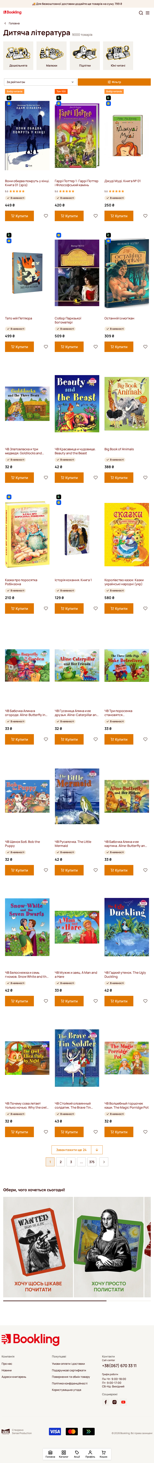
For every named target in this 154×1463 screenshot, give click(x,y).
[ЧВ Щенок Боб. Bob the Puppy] (27, 796)
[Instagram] (114, 1402)
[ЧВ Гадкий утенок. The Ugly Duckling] (126, 927)
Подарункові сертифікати (69, 1370)
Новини (7, 1370)
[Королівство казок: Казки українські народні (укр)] (126, 534)
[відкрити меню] (147, 13)
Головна (14, 23)
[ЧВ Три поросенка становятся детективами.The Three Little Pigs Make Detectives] (126, 665)
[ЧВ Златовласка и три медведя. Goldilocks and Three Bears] (27, 403)
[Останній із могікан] (126, 273)
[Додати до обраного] (46, 216)
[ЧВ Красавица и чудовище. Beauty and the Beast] (77, 403)
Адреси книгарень (14, 1376)
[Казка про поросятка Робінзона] (27, 534)
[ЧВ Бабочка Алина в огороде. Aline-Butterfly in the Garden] (27, 665)
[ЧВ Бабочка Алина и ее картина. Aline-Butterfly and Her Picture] (126, 796)
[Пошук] (141, 13)
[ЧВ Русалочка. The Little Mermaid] (77, 796)
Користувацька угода (66, 1389)
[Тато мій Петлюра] (27, 273)
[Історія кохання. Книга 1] (77, 534)
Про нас (7, 1363)
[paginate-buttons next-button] (103, 1161)
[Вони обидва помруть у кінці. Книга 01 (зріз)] (27, 135)
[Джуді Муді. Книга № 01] (126, 135)
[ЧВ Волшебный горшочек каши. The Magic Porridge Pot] (126, 1058)
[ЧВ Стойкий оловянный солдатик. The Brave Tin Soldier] (77, 1058)
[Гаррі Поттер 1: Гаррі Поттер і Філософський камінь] (77, 135)
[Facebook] (105, 1402)
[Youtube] (123, 1402)
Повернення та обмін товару (71, 1376)
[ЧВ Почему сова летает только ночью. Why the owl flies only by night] (27, 1058)
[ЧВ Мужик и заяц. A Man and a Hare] (77, 927)
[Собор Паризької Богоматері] (77, 273)
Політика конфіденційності (69, 1383)
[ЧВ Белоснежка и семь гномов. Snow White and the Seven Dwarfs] (27, 927)
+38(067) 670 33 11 (119, 1365)
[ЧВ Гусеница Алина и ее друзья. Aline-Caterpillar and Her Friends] (77, 665)
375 (91, 1162)
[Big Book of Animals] (126, 403)
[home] (5, 23)
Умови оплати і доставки (68, 1363)
